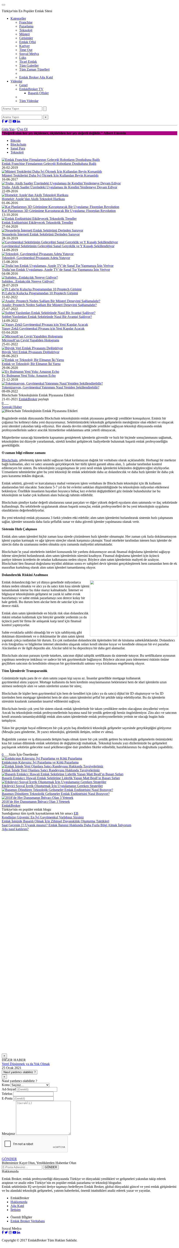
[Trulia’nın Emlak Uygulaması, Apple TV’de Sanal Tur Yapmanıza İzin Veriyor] (58, 266)
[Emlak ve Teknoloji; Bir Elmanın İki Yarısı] (33, 360)
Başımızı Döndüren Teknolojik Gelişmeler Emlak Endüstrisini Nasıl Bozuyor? (56, 794)
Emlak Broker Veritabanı (27, 1221)
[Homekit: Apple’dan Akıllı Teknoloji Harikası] (35, 195)
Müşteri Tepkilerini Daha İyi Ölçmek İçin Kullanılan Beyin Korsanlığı (50, 175)
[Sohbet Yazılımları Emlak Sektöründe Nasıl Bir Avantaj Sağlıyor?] (48, 313)
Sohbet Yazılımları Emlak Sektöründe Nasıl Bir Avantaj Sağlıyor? (47, 317)
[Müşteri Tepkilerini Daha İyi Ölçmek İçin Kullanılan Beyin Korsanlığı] (52, 171)
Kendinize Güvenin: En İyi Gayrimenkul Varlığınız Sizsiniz (43, 817)
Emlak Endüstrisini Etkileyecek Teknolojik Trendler (37, 222)
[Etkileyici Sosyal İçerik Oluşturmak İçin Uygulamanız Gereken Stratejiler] (54, 782)
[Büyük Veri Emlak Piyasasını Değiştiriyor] (32, 348)
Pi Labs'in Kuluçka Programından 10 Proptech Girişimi (40, 293)
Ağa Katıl (17, 1206)
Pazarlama (26, 26)
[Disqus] (89, 885)
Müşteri (24, 34)
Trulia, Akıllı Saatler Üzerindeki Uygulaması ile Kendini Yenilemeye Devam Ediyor (59, 187)
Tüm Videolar (28, 101)
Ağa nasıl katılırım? (15, 829)
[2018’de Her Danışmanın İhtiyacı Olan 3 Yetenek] (37, 798)
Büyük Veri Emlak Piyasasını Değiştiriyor (30, 352)
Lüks (22, 58)
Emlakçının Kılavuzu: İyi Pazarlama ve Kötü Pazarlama (40, 762)
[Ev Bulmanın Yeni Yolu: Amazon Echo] (30, 371)
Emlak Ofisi (27, 42)
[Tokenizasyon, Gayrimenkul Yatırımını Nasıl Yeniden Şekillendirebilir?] (52, 383)
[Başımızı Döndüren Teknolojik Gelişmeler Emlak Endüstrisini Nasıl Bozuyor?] (57, 790)
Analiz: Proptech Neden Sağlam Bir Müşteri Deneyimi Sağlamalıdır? (49, 305)
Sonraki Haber (12, 407)
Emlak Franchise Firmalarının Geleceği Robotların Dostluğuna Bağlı (49, 163)
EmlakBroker (28, 399)
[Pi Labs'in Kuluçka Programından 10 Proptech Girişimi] (41, 289)
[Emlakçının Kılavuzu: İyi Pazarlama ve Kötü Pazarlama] (42, 758)
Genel (23, 85)
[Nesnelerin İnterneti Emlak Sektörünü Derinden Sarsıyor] (42, 230)
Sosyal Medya (29, 54)
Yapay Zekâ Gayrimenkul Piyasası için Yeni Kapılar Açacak (43, 328)
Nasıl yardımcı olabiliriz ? (19, 1072)
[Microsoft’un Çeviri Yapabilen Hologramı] (32, 336)
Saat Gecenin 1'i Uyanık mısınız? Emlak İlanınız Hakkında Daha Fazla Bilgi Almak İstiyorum (66, 825)
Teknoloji (25, 30)
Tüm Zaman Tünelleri (34, 69)
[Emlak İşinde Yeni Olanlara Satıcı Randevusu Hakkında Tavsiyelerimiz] (52, 766)
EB (76, 813)
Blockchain (18, 144)
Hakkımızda (18, 1202)
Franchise (26, 22)
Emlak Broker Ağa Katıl (36, 77)
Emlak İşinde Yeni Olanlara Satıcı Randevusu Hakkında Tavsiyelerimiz (51, 770)
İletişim (15, 1210)
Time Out (25, 50)
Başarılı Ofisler (38, 93)
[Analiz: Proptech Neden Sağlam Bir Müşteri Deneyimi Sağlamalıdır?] (51, 301)
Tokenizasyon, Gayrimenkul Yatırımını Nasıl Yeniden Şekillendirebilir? (50, 387)
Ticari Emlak (28, 61)
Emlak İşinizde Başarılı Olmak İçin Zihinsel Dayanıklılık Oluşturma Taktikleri (55, 821)
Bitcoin (15, 140)
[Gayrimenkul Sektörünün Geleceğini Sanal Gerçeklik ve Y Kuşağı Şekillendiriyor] (60, 242)
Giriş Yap (8, 129)
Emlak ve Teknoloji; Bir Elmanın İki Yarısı (31, 364)
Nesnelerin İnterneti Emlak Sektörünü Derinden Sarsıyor (41, 234)
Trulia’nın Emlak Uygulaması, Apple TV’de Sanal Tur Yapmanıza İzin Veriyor (56, 269)
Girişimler (26, 38)
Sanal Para (17, 148)
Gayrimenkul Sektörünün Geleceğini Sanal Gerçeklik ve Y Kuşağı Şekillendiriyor (58, 246)
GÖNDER (9, 1159)
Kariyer (24, 46)
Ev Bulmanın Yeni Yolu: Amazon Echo (29, 375)
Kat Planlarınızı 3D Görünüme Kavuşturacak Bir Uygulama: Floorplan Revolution (59, 211)
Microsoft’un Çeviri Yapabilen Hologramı (30, 340)
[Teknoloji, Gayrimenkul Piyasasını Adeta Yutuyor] (38, 254)
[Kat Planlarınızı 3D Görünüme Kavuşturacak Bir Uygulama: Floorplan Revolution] (60, 207)
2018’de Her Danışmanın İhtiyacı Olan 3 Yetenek (36, 801)
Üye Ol (22, 129)
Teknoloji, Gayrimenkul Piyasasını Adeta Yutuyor (36, 258)
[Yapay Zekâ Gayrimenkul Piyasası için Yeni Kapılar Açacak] (45, 324)
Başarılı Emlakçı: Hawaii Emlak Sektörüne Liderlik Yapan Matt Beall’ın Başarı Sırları (61, 778)
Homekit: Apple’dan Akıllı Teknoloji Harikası (33, 199)
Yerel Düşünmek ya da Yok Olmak (26, 1064)
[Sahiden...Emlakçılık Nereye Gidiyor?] (30, 277)
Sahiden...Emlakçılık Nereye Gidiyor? (28, 281)
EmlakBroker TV (31, 89)
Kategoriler (18, 18)
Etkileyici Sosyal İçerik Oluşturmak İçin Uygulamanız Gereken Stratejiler (52, 786)
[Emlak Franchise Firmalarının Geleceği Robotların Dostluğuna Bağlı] (51, 160)
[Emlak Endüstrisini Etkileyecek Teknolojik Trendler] (39, 218)
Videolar (16, 81)
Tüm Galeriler (29, 65)
